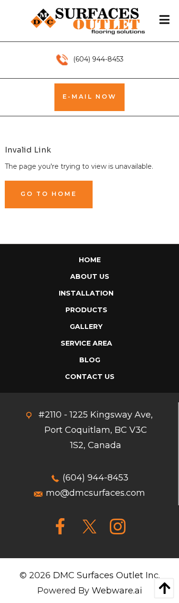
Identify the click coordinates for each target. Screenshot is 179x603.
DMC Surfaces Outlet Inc (105, 575)
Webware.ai (117, 590)
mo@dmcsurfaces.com (95, 493)
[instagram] (118, 527)
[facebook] (61, 527)
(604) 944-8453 (95, 477)
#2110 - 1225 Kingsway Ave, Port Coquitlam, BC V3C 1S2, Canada (95, 429)
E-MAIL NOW (89, 96)
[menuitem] (89, 260)
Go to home (49, 193)
